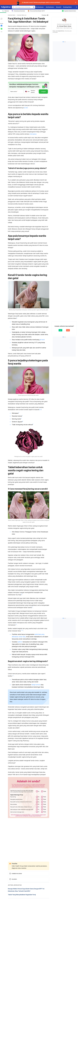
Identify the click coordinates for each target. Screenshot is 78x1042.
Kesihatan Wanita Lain (21, 15)
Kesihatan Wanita (11, 15)
